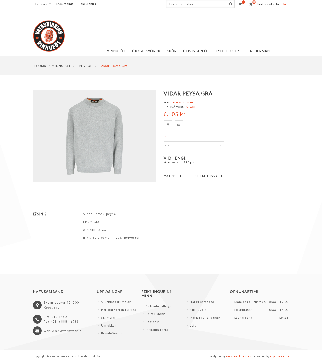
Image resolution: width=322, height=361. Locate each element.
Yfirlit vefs (198, 309)
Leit (193, 325)
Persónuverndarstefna (118, 309)
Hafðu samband (202, 302)
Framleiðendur (112, 333)
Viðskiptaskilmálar (116, 302)
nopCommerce (279, 356)
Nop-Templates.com (239, 356)
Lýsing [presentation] (40, 214)
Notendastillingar (159, 306)
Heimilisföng (155, 314)
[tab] (53, 214)
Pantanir (152, 322)
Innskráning (88, 3)
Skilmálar (108, 317)
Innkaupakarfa (157, 329)
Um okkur (108, 325)
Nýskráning (64, 3)
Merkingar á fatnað (205, 317)
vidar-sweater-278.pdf (179, 162)
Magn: (169, 176)
